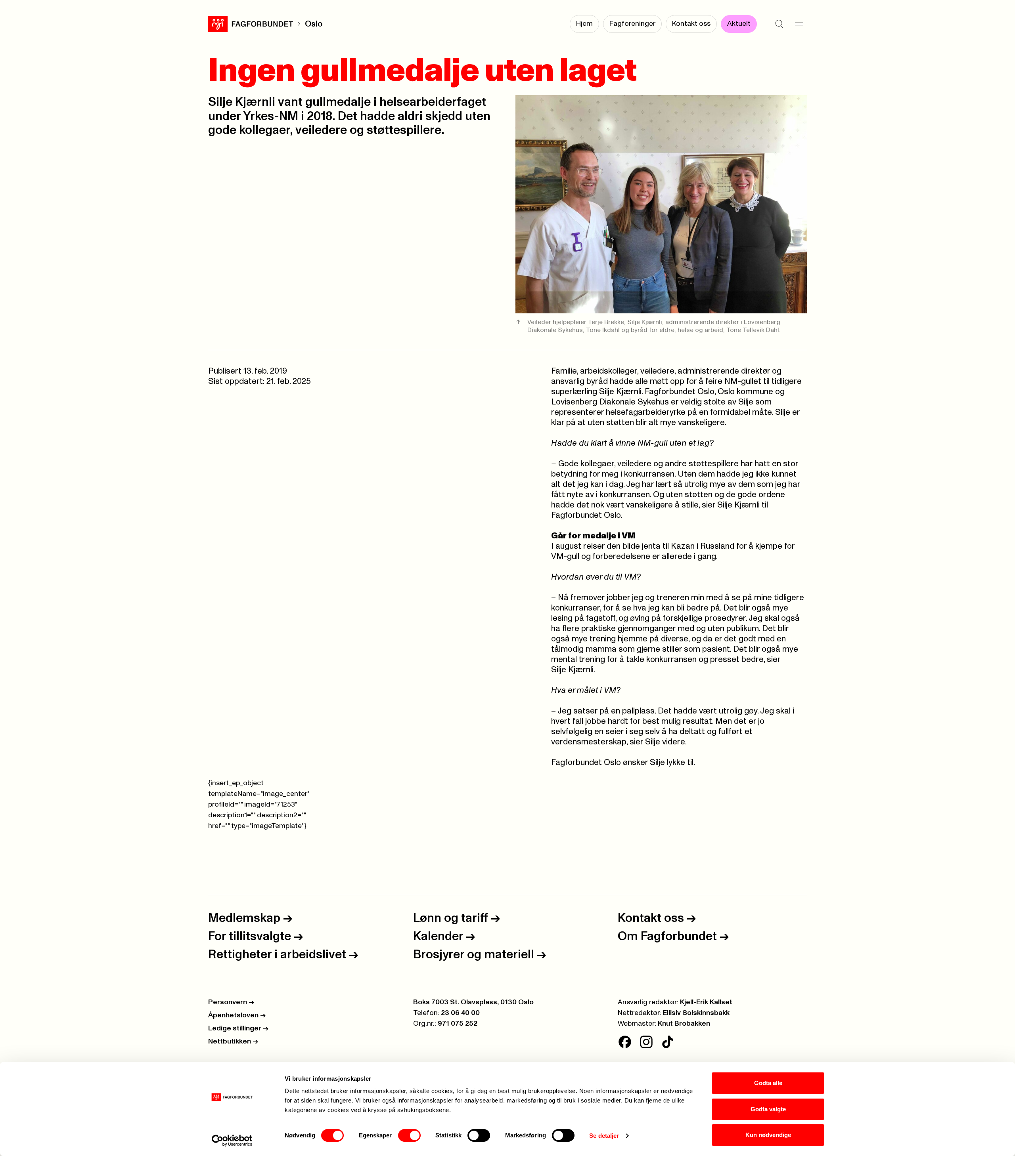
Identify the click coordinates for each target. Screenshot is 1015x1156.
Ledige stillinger (238, 1028)
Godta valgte (768, 1109)
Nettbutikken (233, 1041)
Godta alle (768, 1083)
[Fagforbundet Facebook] (625, 1042)
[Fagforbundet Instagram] (646, 1042)
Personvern (231, 1002)
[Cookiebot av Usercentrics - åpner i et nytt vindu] (232, 1140)
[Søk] (779, 24)
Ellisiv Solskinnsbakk (696, 1013)
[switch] (409, 1135)
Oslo (313, 24)
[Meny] (799, 24)
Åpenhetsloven (237, 1015)
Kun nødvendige (768, 1134)
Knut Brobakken (684, 1023)
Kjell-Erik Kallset (706, 1002)
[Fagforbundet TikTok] (668, 1042)
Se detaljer (604, 1135)
